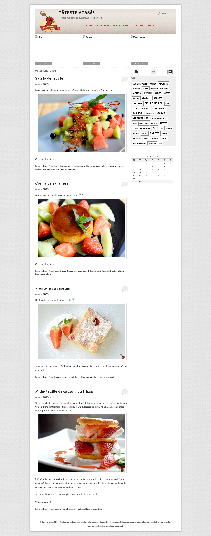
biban (145, 88)
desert (70, 166)
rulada (136, 134)
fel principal (154, 103)
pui (154, 128)
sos (83, 509)
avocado (136, 88)
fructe (82, 166)
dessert (77, 166)
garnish (146, 108)
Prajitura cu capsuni (52, 288)
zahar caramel (53, 169)
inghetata (150, 113)
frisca (83, 377)
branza (154, 88)
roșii (161, 128)
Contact (152, 25)
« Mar (139, 181)
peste (163, 123)
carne (137, 92)
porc (135, 128)
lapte (114, 271)
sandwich (137, 139)
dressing (137, 103)
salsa (164, 134)
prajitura (120, 271)
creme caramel (83, 271)
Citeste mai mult (44, 158)
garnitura (159, 108)
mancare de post (159, 118)
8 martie (57, 377)
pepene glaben (102, 166)
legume (161, 113)
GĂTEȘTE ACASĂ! (76, 13)
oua (87, 377)
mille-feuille (76, 509)
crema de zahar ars (68, 271)
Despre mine (102, 25)
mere (135, 124)
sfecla (147, 139)
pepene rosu (113, 166)
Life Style (138, 25)
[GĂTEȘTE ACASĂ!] (50, 22)
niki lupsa (143, 123)
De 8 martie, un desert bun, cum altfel (53, 299)
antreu (153, 84)
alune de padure (140, 84)
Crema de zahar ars (51, 183)
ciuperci (148, 93)
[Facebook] (136, 72)
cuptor (136, 98)
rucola (169, 128)
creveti (166, 93)
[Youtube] (153, 72)
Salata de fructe (49, 78)
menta (92, 166)
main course (141, 118)
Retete (116, 25)
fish (167, 103)
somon (155, 138)
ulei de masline (139, 143)
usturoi (152, 143)
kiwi (87, 166)
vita (160, 143)
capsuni (57, 166)
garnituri (138, 113)
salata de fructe (41, 169)
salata (121, 166)
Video (126, 25)
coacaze (64, 166)
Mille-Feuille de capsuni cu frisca (64, 391)
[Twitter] (170, 72)
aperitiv (163, 83)
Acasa (89, 25)
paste (154, 123)
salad (144, 133)
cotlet (158, 93)
